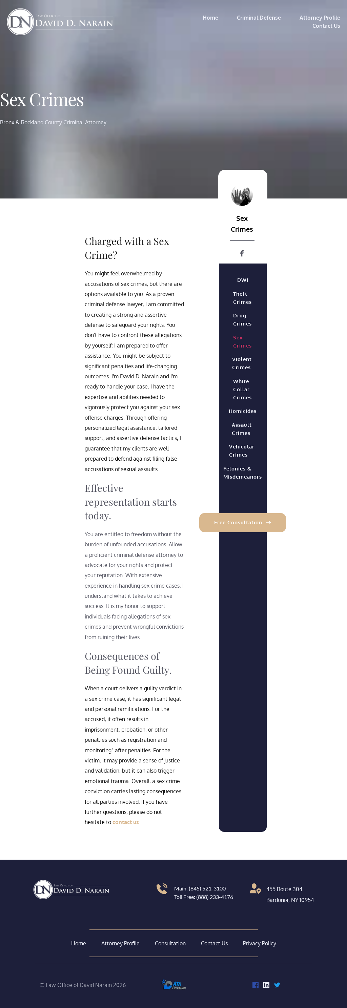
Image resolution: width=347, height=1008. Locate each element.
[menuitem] (210, 18)
